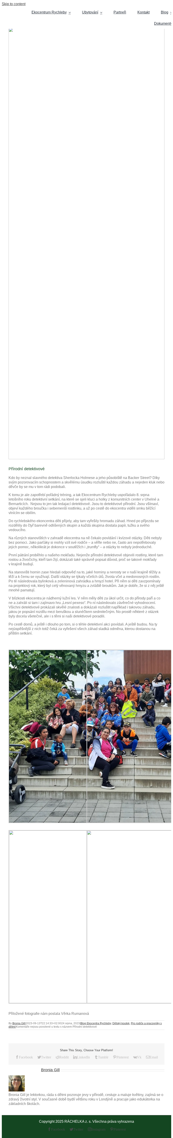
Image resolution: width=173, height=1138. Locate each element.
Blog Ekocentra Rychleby (95, 1023)
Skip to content (13, 4)
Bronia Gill (18, 1023)
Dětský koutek (121, 1023)
